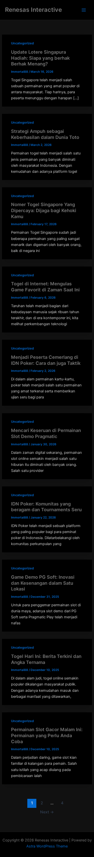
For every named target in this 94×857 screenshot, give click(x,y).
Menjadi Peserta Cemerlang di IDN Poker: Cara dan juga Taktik (45, 360)
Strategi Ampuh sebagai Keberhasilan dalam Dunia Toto (45, 134)
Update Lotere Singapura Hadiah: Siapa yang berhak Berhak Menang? (40, 57)
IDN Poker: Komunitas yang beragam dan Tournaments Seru (46, 506)
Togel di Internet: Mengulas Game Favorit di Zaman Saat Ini (45, 286)
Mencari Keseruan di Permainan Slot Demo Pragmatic (46, 433)
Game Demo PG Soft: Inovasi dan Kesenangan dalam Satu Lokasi (42, 582)
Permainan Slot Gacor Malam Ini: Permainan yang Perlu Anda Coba (46, 735)
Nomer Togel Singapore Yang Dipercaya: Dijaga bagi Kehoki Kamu (43, 210)
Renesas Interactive (33, 9)
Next (47, 812)
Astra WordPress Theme (47, 846)
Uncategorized (22, 43)
